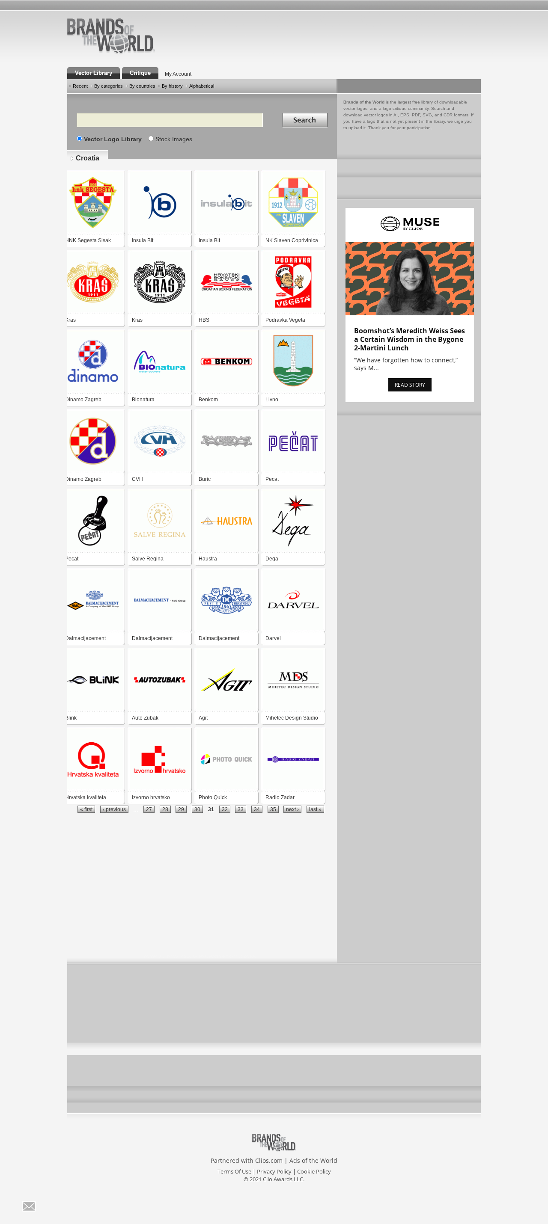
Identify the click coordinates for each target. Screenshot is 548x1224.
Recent (80, 86)
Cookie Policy (314, 1171)
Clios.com (269, 1160)
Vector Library (93, 73)
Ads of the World (313, 1160)
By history (172, 86)
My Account (178, 74)
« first (86, 809)
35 (273, 809)
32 (225, 809)
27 (149, 809)
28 (165, 809)
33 (241, 809)
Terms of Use (234, 1171)
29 (181, 809)
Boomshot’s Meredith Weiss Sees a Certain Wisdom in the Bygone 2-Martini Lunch (409, 339)
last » (315, 809)
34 (257, 809)
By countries (142, 86)
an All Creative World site (138, 53)
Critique (140, 73)
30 (197, 809)
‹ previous (114, 809)
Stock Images (173, 139)
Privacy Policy (274, 1171)
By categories (108, 86)
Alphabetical (201, 86)
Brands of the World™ (111, 36)
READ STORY (410, 384)
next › (292, 809)
